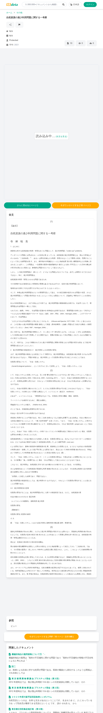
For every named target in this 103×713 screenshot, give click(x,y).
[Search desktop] (63, 5)
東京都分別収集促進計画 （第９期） (28, 709)
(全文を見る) (61, 136)
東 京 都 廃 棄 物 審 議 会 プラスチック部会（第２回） (36, 688)
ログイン (90, 4)
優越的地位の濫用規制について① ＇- (28, 654)
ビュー (14, 626)
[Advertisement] (49, 57)
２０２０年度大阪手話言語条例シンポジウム (32, 697)
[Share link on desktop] (10, 25)
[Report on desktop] (19, 25)
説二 (14, 666)
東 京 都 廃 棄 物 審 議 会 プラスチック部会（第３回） (36, 678)
